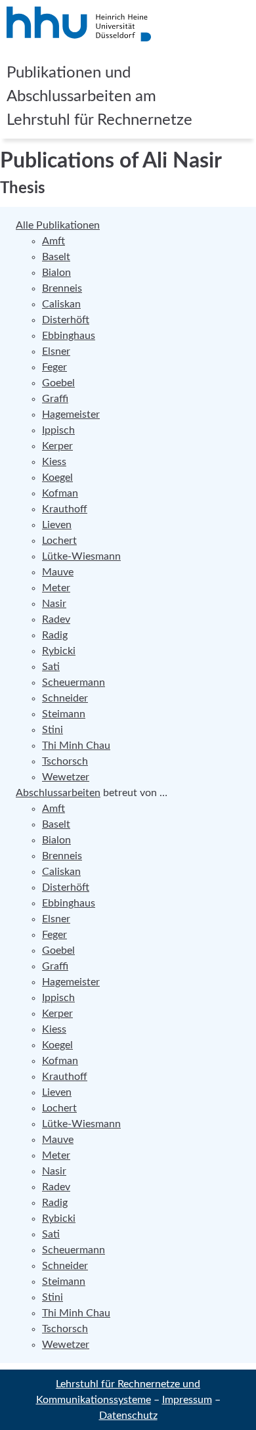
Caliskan (61, 304)
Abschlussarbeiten (58, 793)
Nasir (54, 603)
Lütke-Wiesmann (81, 556)
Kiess (54, 462)
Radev (56, 619)
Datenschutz (128, 1415)
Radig (55, 635)
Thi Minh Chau (76, 745)
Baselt (56, 257)
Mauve (58, 572)
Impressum (187, 1400)
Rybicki (58, 651)
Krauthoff (64, 509)
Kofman (60, 493)
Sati (51, 666)
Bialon (56, 272)
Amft (53, 241)
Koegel (57, 477)
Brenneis (62, 288)
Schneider (65, 698)
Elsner (56, 351)
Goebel (58, 383)
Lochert (59, 540)
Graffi (55, 398)
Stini (52, 730)
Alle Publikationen (58, 225)
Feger (54, 367)
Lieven (57, 525)
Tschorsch (65, 761)
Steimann (63, 714)
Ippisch (58, 430)
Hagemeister (71, 414)
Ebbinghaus (68, 335)
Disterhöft (65, 320)
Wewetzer (65, 777)
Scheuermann (73, 682)
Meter (56, 588)
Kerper (57, 446)
